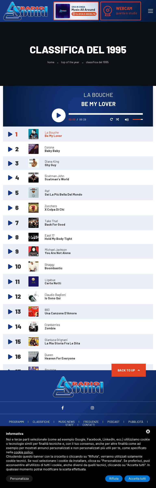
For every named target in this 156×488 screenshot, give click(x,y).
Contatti (88, 424)
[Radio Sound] (25, 10)
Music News (66, 421)
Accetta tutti (137, 478)
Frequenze (91, 421)
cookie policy (23, 452)
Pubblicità (135, 421)
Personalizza (19, 478)
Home (51, 62)
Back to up (127, 370)
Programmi (16, 421)
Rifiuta (113, 478)
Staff (69, 424)
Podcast (113, 421)
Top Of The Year (70, 62)
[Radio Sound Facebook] (63, 408)
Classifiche (41, 421)
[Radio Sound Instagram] (92, 408)
